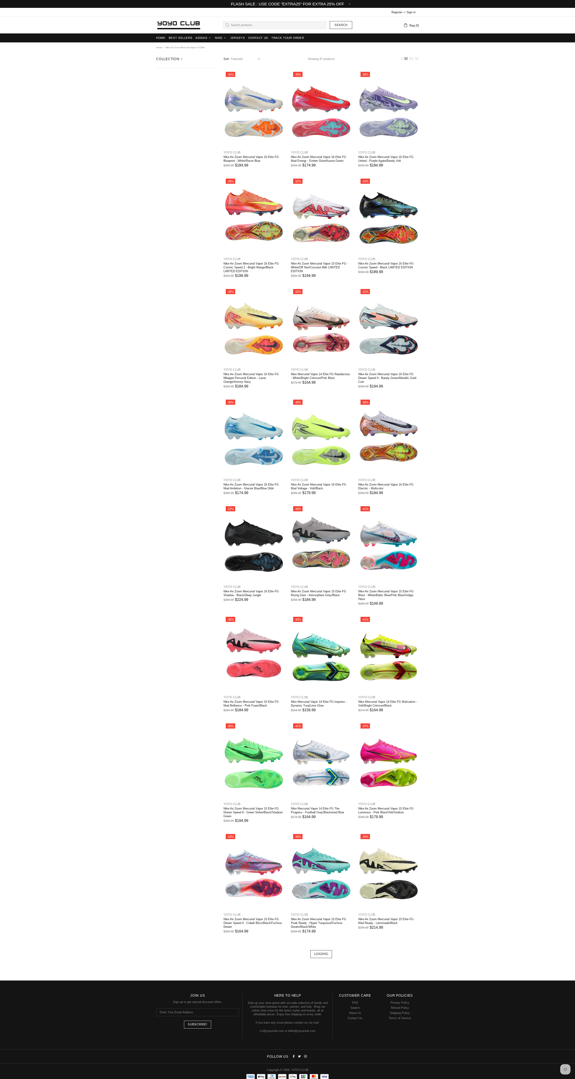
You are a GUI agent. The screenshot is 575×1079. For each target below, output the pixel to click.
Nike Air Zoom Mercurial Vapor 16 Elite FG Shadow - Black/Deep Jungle (251, 593)
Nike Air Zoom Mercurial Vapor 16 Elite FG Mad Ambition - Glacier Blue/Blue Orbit (251, 486)
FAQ (355, 1002)
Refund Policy (400, 1007)
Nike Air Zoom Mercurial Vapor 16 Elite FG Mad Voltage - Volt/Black (318, 486)
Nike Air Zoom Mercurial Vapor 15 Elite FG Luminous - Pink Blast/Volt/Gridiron (386, 810)
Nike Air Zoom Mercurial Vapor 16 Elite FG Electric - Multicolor (386, 486)
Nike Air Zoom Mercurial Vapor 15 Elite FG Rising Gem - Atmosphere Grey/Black (318, 593)
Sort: (226, 59)
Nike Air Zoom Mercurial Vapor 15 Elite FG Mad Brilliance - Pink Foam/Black (251, 703)
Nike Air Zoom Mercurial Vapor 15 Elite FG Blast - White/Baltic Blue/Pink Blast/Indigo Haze (386, 595)
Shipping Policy (400, 1013)
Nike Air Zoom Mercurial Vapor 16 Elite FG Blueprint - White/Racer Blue (251, 158)
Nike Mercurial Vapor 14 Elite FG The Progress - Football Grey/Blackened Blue (317, 810)
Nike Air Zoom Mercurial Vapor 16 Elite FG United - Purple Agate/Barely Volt (386, 158)
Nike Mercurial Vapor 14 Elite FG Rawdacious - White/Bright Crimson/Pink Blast (320, 376)
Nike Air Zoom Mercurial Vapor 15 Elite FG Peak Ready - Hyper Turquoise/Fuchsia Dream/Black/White (318, 922)
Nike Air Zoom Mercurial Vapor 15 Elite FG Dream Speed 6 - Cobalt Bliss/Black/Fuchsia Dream (252, 922)
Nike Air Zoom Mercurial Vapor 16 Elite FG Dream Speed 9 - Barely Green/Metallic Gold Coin (387, 377)
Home (159, 47)
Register (396, 12)
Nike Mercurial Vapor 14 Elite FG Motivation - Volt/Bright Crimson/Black (387, 703)
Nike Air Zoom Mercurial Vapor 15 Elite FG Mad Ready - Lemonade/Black (386, 921)
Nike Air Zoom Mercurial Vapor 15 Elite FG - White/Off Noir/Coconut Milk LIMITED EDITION (319, 267)
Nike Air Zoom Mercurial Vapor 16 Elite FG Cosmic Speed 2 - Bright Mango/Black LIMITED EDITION (251, 267)
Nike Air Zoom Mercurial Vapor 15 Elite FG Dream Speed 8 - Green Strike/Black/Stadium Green (253, 812)
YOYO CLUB (178, 25)
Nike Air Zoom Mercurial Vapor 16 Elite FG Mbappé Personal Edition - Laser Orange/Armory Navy (251, 377)
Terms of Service (400, 1018)
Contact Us (355, 1018)
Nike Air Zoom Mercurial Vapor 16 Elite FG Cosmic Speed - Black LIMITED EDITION (386, 265)
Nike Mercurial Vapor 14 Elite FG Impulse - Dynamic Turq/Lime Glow (319, 703)
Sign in (411, 12)
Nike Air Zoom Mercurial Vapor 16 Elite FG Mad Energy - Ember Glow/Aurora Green (318, 158)
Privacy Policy (399, 1002)
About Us (355, 1013)
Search (340, 25)
